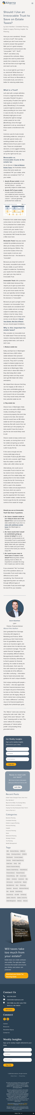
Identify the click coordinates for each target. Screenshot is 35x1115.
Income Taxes (23, 876)
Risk (7, 891)
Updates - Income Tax (22, 897)
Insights (22, 29)
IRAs (27, 879)
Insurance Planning (11, 831)
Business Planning (10, 818)
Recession (15, 888)
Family (15, 863)
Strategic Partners (10, 838)
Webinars (19, 901)
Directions (9, 1010)
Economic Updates (18, 857)
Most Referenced (10, 885)
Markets (25, 882)
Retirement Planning (11, 836)
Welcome (25, 901)
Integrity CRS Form (23, 1104)
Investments (21, 879)
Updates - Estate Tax (11, 897)
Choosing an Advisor (16, 854)
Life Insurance (10, 882)
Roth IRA (12, 891)
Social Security (10, 894)
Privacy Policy (22, 1076)
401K (8, 851)
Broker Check (14, 1076)
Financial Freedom (20, 873)
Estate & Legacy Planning (12, 29)
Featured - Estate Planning (12, 869)
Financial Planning (10, 825)
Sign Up (11, 764)
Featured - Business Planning (13, 866)
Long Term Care (17, 882)
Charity (8, 854)
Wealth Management (11, 843)
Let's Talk (17, 787)
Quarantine (9, 888)
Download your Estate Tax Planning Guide (15, 975)
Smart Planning (19, 891)
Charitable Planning (22, 27)
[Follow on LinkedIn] (8, 1019)
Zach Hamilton (10, 27)
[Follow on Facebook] (4, 1019)
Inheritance (14, 879)
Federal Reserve (23, 869)
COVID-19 (24, 854)
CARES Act (22, 851)
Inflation (8, 879)
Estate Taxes (9, 863)
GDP (17, 876)
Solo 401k (17, 894)
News (7, 833)
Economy (9, 860)
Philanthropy (23, 885)
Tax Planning (9, 841)
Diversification (10, 857)
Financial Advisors (11, 873)
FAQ (19, 863)
